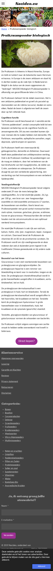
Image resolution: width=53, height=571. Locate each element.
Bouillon (8, 413)
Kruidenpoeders (12, 430)
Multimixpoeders (13, 441)
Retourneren (7, 387)
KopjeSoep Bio (11, 482)
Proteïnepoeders (12, 465)
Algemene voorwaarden (12, 358)
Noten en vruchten (13, 451)
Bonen (8, 409)
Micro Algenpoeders (14, 437)
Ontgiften (9, 454)
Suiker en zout (11, 468)
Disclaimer (6, 393)
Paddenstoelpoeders (14, 458)
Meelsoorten (11, 434)
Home (4, 29)
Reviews (5, 376)
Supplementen (11, 472)
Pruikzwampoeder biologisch (23, 29)
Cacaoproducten (12, 416)
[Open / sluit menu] (3, 3)
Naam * (5, 506)
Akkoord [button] (41, 566)
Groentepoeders (12, 423)
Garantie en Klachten (11, 370)
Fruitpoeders (11, 427)
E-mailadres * (7, 520)
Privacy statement (9, 381)
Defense (8, 420)
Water (8, 479)
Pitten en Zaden (12, 461)
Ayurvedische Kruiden (15, 486)
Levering (5, 364)
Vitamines (9, 475)
